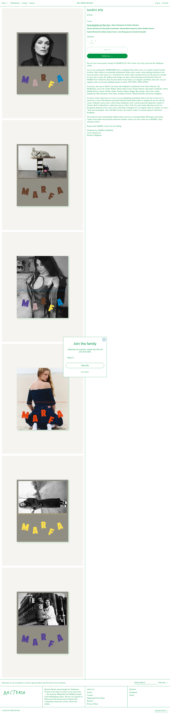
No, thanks (85, 372)
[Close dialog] (104, 339)
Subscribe (85, 365)
